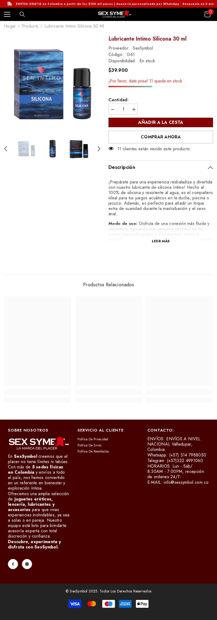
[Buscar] (22, 14)
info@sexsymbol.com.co (186, 482)
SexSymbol (143, 48)
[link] (37, 392)
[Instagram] (27, 564)
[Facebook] (13, 564)
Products (30, 26)
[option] (52, 84)
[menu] (7, 14)
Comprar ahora (161, 137)
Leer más (161, 241)
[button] (6, 149)
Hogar (10, 26)
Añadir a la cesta (159, 122)
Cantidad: (118, 100)
